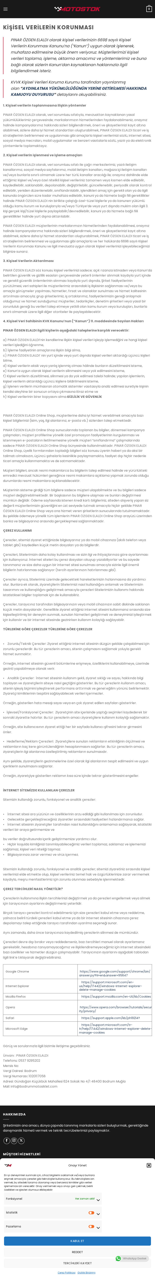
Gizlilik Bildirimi (86, 1272)
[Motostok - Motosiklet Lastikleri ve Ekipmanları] (77, 9)
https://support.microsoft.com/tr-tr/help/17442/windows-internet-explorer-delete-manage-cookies (115, 1028)
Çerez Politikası (66, 1272)
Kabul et (77, 1241)
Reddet (77, 1252)
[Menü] (5, 9)
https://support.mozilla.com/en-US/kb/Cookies (116, 997)
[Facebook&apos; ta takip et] (6, 1140)
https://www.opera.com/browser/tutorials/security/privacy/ (115, 1009)
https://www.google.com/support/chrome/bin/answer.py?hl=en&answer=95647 (114, 973)
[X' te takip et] (21, 1140)
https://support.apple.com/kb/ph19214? (111, 1018)
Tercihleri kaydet (77, 1263)
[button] (149, 1165)
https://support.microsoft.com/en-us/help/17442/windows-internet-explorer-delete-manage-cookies (110, 986)
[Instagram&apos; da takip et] (14, 1140)
